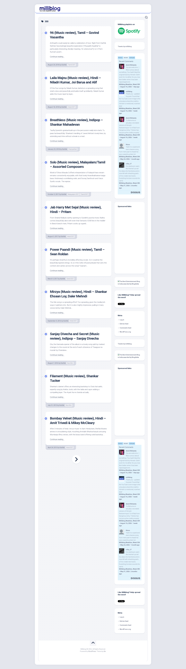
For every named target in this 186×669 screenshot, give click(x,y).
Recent (126, 57)
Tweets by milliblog (125, 46)
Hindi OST (71, 107)
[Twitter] (145, 8)
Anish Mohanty (131, 65)
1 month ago (135, 159)
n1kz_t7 (128, 164)
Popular (132, 57)
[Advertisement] (131, 256)
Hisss (128, 144)
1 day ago (136, 87)
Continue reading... (57, 57)
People (120, 57)
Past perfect (73, 149)
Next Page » (76, 459)
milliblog (129, 91)
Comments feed (125, 328)
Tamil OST (71, 65)
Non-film (70, 363)
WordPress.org (125, 332)
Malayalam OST (73, 194)
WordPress (92, 651)
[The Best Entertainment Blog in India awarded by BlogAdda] (129, 284)
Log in (122, 320)
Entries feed (124, 324)
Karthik (64, 65)
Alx (105, 651)
